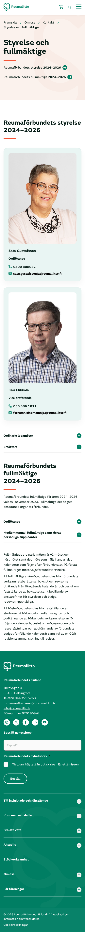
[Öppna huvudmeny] (78, 6)
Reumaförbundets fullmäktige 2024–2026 (35, 77)
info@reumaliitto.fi (17, 708)
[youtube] (45, 722)
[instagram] (7, 722)
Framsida (10, 22)
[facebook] (26, 722)
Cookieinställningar (16, 924)
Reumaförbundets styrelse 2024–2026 (32, 68)
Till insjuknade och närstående (26, 801)
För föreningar (14, 889)
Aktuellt (10, 845)
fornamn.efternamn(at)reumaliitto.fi (39, 413)
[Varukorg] (61, 7)
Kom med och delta (18, 815)
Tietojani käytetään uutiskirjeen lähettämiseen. (45, 764)
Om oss (30, 22)
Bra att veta (13, 830)
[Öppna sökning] (69, 7)
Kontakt (48, 22)
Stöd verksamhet (16, 859)
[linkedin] (35, 722)
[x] (16, 722)
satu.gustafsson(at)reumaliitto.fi (37, 274)
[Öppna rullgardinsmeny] (79, 801)
